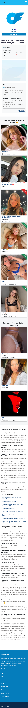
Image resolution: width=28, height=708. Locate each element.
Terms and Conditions (13, 704)
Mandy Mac (5, 385)
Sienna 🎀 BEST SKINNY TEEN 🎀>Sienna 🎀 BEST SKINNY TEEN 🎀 (13, 183)
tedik (13, 29)
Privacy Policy (3, 704)
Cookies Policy (7, 704)
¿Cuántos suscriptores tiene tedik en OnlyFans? (13, 518)
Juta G (3, 417)
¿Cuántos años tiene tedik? (8, 508)
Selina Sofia (5, 354)
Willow (3, 281)
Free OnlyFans (4, 680)
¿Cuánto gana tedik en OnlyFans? (10, 501)
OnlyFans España (5, 676)
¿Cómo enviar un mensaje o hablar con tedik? (12, 511)
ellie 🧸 (4, 313)
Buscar (2, 683)
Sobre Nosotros (5, 693)
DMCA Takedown (5, 696)
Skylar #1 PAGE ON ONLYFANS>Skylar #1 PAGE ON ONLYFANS (12, 217)
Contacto (3, 690)
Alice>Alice (5, 151)
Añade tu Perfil (4, 686)
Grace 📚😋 (5, 249)
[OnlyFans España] (4, 2)
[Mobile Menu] (25, 2)
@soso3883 (14, 31)
